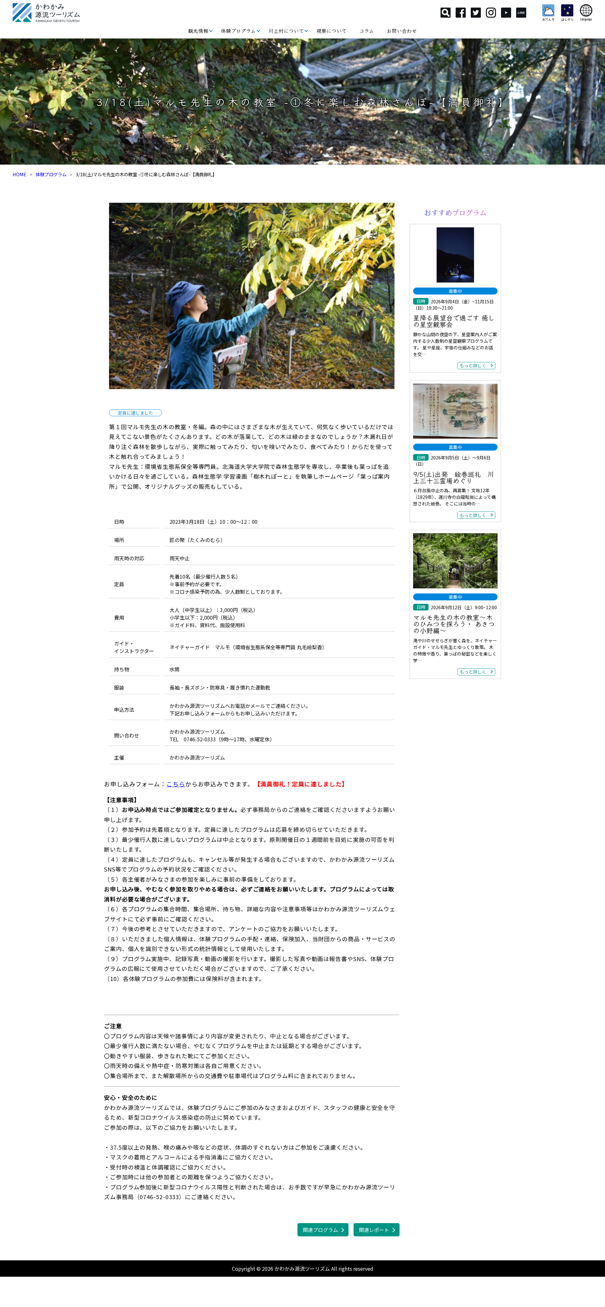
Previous (99, 295)
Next (404, 295)
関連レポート (374, 1230)
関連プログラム (320, 1230)
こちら (175, 783)
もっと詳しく (473, 365)
